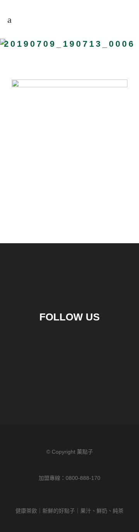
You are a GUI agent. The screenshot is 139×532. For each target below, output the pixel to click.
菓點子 (85, 452)
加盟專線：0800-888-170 (69, 478)
